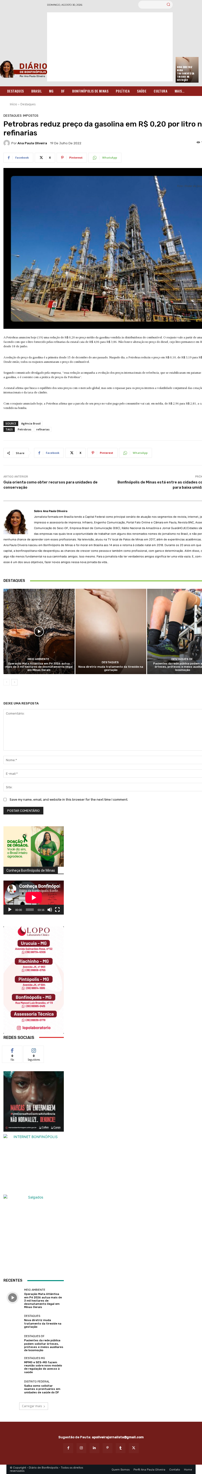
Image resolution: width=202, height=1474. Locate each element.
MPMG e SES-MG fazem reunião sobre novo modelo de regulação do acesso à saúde (43, 1367)
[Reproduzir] (9, 909)
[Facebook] (68, 1448)
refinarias (43, 429)
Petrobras (24, 429)
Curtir (12, 1049)
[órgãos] (33, 846)
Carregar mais (32, 1406)
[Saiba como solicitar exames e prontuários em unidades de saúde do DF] (12, 1387)
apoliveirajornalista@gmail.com (118, 1437)
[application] (33, 898)
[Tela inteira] (57, 909)
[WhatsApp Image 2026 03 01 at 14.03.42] (33, 980)
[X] (133, 1448)
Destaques (27, 104)
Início (13, 104)
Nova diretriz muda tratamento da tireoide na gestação (185, 73)
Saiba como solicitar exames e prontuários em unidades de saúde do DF (42, 1389)
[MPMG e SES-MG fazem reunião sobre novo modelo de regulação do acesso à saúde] (12, 1365)
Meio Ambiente (38, 659)
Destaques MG (34, 1358)
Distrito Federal (37, 1381)
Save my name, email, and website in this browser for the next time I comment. (69, 799)
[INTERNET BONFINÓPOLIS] (33, 1164)
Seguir (34, 1049)
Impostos (30, 115)
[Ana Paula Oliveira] (7, 143)
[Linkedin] (94, 1448)
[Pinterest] (107, 1448)
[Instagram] (81, 1448)
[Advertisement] (110, 46)
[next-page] (14, 682)
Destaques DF (182, 659)
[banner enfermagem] (33, 1101)
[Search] (168, 5)
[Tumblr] (120, 1448)
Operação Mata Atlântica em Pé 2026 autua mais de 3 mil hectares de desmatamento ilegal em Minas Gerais (39, 667)
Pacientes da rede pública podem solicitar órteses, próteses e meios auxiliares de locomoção (43, 1345)
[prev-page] (6, 682)
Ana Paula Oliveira (32, 143)
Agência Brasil (31, 423)
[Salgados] (33, 1197)
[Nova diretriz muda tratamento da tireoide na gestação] (111, 631)
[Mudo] (49, 909)
